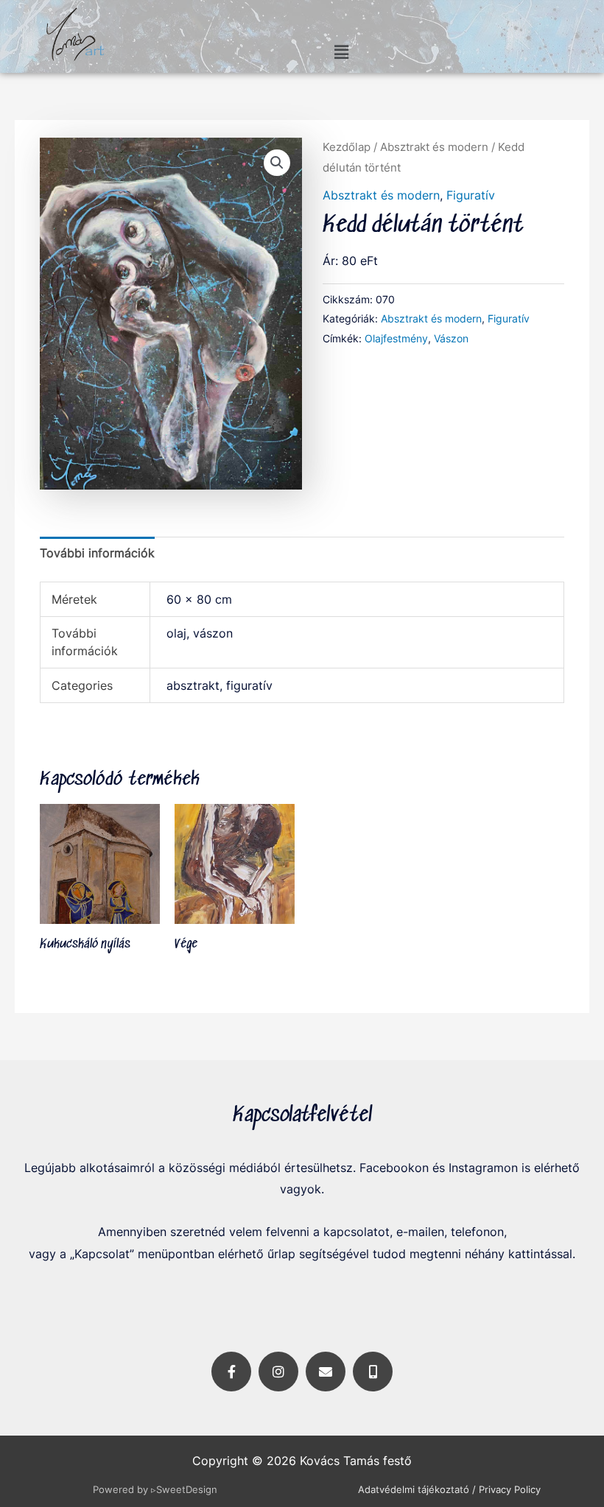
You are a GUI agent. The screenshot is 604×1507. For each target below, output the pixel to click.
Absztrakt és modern (434, 147)
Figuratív (470, 195)
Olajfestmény (396, 338)
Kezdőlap (347, 147)
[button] (341, 52)
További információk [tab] (97, 553)
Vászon (451, 338)
